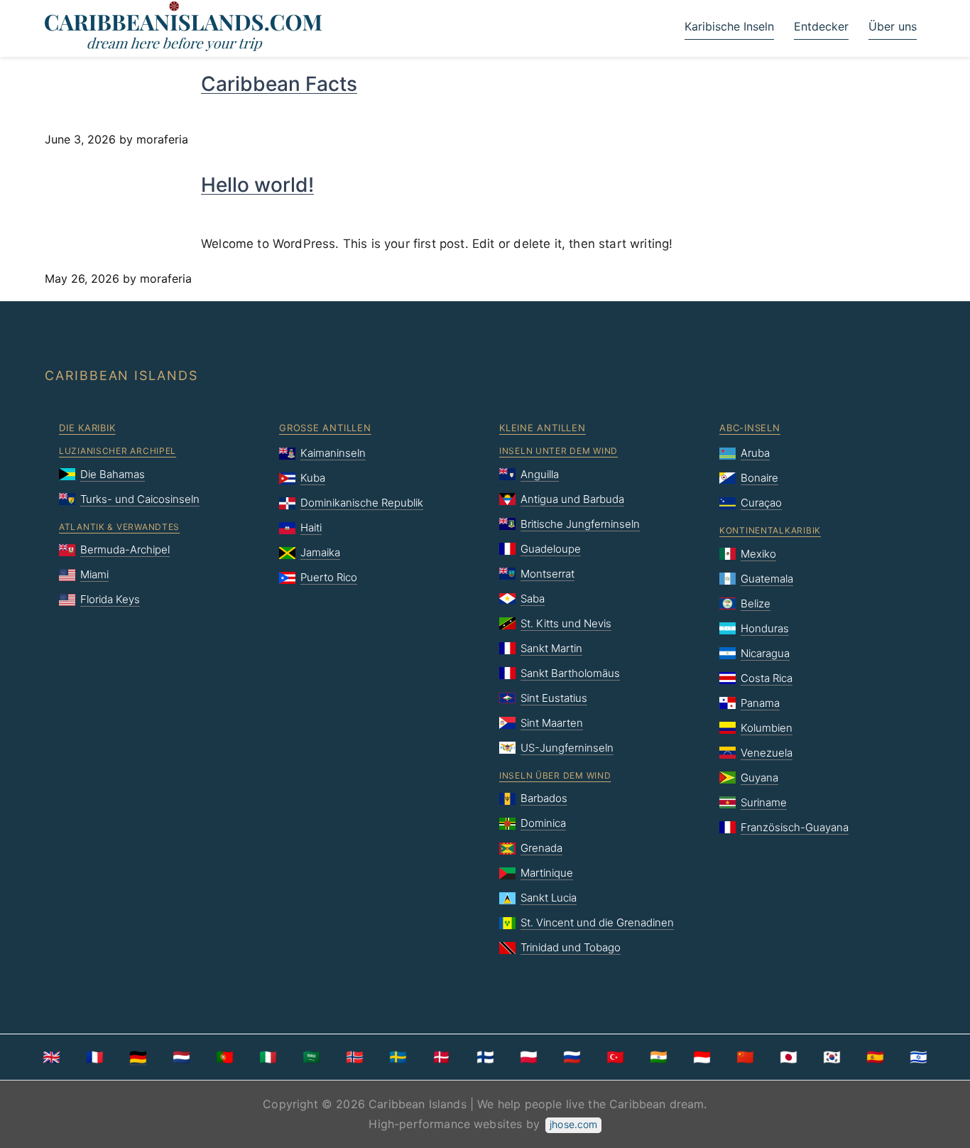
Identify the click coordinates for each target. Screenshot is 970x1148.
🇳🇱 (181, 1057)
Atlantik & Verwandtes (119, 526)
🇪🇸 (875, 1057)
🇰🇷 (832, 1057)
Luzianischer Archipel (117, 450)
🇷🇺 (572, 1057)
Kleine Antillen (542, 427)
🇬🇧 (51, 1057)
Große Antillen (325, 427)
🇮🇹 (268, 1057)
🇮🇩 (702, 1057)
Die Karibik (87, 427)
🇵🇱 (529, 1057)
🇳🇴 (355, 1057)
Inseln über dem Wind (555, 775)
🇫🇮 (485, 1057)
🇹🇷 (615, 1057)
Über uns (892, 26)
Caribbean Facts (279, 84)
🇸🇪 (398, 1057)
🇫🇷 (95, 1057)
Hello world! (257, 185)
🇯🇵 (788, 1057)
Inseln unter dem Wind (558, 450)
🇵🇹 (225, 1057)
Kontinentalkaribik (770, 530)
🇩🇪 (138, 1057)
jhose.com (573, 1124)
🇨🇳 (745, 1057)
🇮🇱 (918, 1057)
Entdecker (821, 26)
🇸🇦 (311, 1057)
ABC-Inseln (749, 427)
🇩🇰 (441, 1057)
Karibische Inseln (729, 26)
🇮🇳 (658, 1057)
